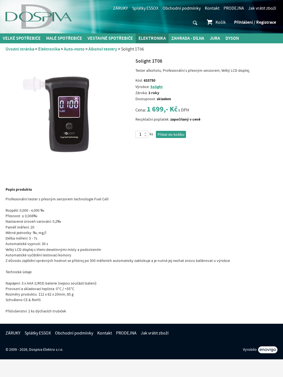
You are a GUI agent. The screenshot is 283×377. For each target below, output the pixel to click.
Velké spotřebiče (22, 38)
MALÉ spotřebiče (64, 38)
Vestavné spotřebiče (110, 38)
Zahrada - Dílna (187, 38)
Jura (215, 38)
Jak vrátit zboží (262, 8)
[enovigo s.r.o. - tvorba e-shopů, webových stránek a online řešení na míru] (267, 349)
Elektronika (152, 38)
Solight (156, 86)
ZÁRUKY (120, 8)
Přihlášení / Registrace (255, 22)
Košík (221, 22)
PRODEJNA (234, 8)
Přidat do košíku (171, 134)
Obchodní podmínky (182, 8)
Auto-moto (74, 49)
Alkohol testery (102, 49)
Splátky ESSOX (145, 8)
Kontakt (212, 8)
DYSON (232, 38)
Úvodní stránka (20, 49)
